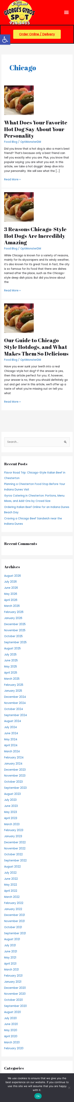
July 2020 (10, 1018)
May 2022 (10, 885)
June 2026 (11, 588)
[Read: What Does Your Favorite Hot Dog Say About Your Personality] (19, 100)
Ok (38, 1096)
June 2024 (11, 733)
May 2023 (10, 812)
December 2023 (15, 770)
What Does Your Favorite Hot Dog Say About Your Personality (35, 129)
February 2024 (14, 757)
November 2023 (14, 776)
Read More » (12, 179)
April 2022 (10, 891)
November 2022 (14, 848)
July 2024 (10, 727)
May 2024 (10, 739)
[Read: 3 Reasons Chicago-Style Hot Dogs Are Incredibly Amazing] (19, 207)
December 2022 (15, 842)
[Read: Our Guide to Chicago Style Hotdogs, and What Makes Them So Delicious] (19, 318)
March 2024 (12, 751)
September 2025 (15, 642)
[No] (69, 1088)
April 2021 (10, 964)
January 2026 (13, 618)
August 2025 (12, 648)
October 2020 (13, 1000)
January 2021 (12, 982)
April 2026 (10, 600)
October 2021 (13, 927)
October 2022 (13, 854)
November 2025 (14, 630)
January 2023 (13, 836)
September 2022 (15, 860)
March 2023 (12, 824)
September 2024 (15, 715)
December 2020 (15, 988)
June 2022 (11, 879)
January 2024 (13, 764)
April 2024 (11, 745)
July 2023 (10, 800)
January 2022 (13, 909)
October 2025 (13, 636)
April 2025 (10, 673)
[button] (5, 39)
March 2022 (12, 897)
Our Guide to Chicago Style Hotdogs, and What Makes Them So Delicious (36, 346)
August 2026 (12, 576)
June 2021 (10, 951)
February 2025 (13, 685)
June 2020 (11, 1024)
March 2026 (12, 606)
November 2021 (14, 921)
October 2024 (13, 709)
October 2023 (13, 782)
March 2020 (12, 1042)
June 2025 (11, 660)
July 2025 (10, 654)
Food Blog (10, 142)
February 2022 (13, 903)
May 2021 (10, 957)
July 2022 (10, 873)
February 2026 (13, 612)
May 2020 (10, 1030)
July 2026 (10, 582)
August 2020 (12, 1012)
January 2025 (13, 691)
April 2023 (10, 818)
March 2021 (11, 969)
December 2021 (14, 915)
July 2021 (10, 945)
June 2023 (11, 806)
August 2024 (12, 721)
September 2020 (15, 1006)
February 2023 (13, 830)
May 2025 (10, 666)
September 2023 (15, 788)
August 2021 (12, 939)
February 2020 (13, 1048)
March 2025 (12, 679)
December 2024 (15, 697)
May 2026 (10, 594)
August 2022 (12, 866)
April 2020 (10, 1036)
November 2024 (15, 703)
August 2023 (12, 794)
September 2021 (15, 933)
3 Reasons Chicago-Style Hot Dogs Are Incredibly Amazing (35, 235)
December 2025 (15, 624)
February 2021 (13, 976)
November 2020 (15, 994)
